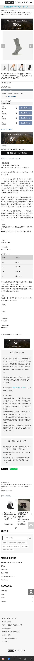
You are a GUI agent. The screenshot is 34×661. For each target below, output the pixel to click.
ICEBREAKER (16, 10)
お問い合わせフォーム (19, 387)
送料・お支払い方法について (12, 625)
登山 (7, 482)
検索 (30, 538)
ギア (11, 491)
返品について (6, 621)
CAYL (3, 566)
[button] (2, 514)
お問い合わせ (6, 628)
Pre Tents (4, 580)
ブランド (8, 10)
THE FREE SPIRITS (7, 576)
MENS (2, 597)
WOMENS (3, 601)
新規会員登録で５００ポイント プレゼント (17, 7)
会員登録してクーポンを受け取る (17, 153)
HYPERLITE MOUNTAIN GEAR (11, 562)
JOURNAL (5, 642)
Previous (3, 46)
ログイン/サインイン (9, 618)
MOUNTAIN (4, 591)
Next (31, 46)
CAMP (3, 594)
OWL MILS (4, 573)
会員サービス (6, 635)
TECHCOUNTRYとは (9, 638)
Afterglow (4, 569)
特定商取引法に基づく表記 (11, 631)
